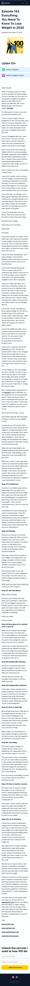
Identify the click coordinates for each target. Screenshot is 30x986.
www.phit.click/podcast (10, 936)
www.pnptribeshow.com (10, 932)
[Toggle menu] (27, 3)
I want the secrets (15, 967)
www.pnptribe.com (8, 928)
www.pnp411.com (8, 902)
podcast (10, 108)
